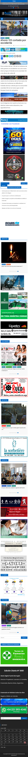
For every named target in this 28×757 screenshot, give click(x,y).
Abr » (5, 747)
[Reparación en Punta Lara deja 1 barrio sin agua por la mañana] (14, 252)
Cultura (4, 367)
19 (9, 739)
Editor (11, 45)
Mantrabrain (14, 755)
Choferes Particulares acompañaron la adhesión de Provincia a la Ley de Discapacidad (13, 204)
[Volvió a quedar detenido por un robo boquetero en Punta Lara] (14, 613)
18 (5, 739)
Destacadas (5, 485)
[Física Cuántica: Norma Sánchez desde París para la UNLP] (14, 355)
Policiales (4, 625)
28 (17, 742)
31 (1, 744)
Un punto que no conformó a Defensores (11, 195)
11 (5, 737)
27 (13, 742)
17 (1, 739)
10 (1, 737)
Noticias (2, 38)
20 (13, 739)
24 (1, 742)
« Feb (2, 747)
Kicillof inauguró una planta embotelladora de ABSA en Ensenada (14, 199)
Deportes (4, 425)
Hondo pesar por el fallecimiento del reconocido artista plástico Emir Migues (14, 192)
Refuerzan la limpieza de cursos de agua (4, 185)
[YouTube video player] (8, 183)
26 (9, 742)
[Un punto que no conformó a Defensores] (14, 413)
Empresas (5, 264)
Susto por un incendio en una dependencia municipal (24, 183)
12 (9, 737)
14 (17, 737)
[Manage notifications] (25, 743)
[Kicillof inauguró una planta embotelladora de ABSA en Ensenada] (14, 473)
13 (13, 737)
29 (21, 742)
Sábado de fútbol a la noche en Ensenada (11, 208)
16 (24, 737)
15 (20, 737)
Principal (7, 38)
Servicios (14, 264)
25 (5, 742)
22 (20, 739)
